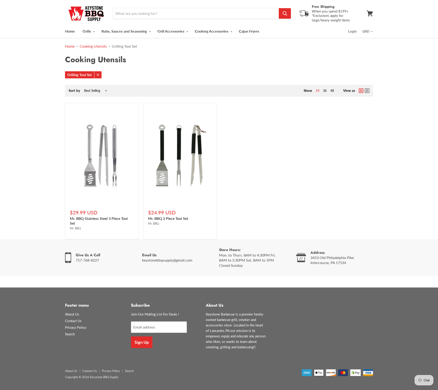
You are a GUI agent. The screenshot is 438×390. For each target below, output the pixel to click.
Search (70, 334)
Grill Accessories (171, 31)
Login (352, 31)
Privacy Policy (75, 327)
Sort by (74, 90)
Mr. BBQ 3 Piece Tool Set (168, 218)
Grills (87, 31)
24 (317, 90)
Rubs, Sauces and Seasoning (125, 31)
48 (332, 90)
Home (70, 31)
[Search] (285, 13)
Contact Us (73, 321)
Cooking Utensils (93, 46)
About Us (72, 314)
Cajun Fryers (249, 31)
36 (325, 90)
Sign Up (142, 342)
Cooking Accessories (212, 31)
